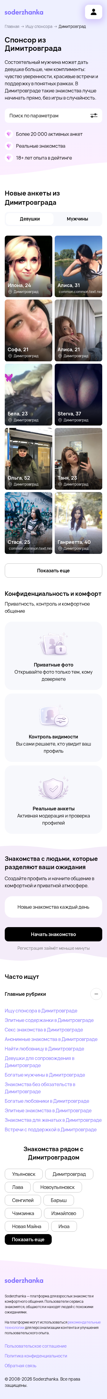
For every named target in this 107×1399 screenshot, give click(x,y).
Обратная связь (20, 1365)
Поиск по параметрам (34, 115)
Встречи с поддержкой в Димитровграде (51, 1129)
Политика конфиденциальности (36, 1356)
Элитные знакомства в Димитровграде (48, 1110)
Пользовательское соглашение (36, 1346)
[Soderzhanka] (24, 12)
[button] (24, 1174)
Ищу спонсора (39, 26)
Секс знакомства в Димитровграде (44, 1029)
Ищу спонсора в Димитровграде (41, 1010)
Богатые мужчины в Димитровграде (45, 1075)
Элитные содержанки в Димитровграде (49, 1020)
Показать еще (53, 570)
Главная (12, 26)
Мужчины (77, 219)
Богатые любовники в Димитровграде (47, 1101)
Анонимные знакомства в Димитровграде (51, 1039)
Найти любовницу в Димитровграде (44, 1048)
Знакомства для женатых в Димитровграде (53, 1120)
